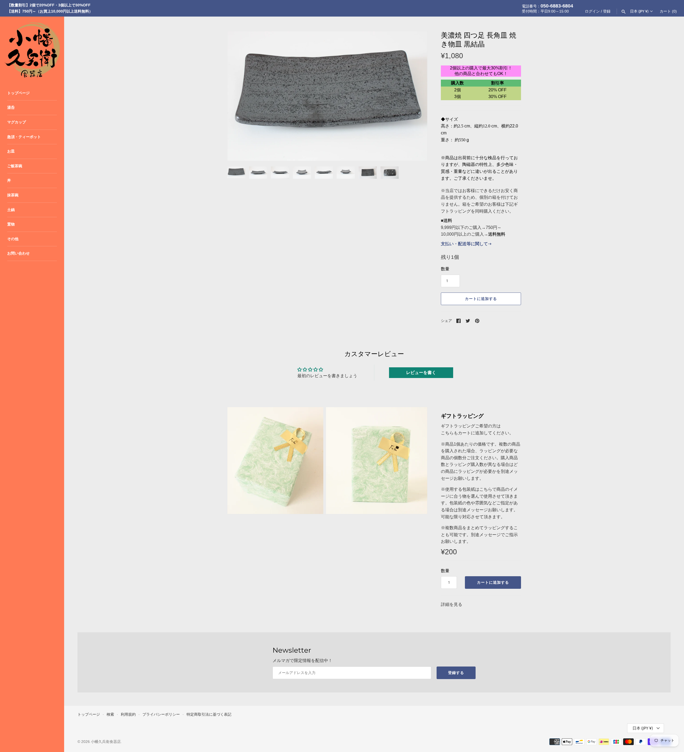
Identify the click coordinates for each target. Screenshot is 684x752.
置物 (11, 224)
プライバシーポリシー (161, 714)
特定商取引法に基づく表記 (208, 714)
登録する (456, 672)
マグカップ (16, 122)
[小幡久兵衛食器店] (32, 49)
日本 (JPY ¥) (639, 11)
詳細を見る (451, 604)
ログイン (592, 11)
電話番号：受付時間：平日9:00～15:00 (547, 8)
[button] (416, 96)
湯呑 (11, 108)
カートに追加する (481, 298)
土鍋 (11, 210)
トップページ (18, 93)
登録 (607, 11)
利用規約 (128, 714)
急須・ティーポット (24, 137)
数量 (445, 269)
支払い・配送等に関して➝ (466, 243)
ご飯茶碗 (14, 166)
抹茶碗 (12, 195)
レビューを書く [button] (421, 372)
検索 (110, 714)
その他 (12, 239)
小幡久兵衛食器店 (106, 742)
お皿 (11, 151)
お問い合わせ (18, 253)
